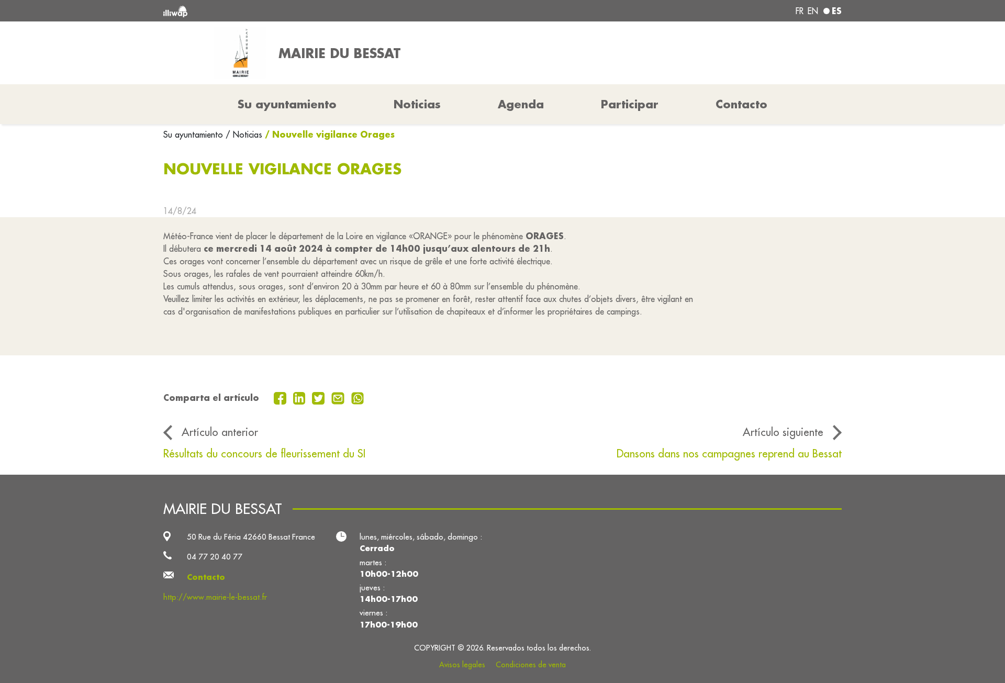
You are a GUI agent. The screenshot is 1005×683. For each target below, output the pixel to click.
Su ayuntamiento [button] (287, 104)
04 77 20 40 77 (214, 557)
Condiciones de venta (531, 664)
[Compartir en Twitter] (319, 397)
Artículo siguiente (783, 432)
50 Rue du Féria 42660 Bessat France (251, 537)
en (813, 11)
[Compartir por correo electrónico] (339, 397)
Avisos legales (462, 664)
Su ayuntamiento (194, 134)
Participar (629, 104)
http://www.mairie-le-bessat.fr (215, 597)
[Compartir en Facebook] (281, 397)
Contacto (741, 104)
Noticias (417, 104)
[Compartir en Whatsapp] (357, 397)
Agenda (521, 104)
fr (799, 11)
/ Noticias (244, 134)
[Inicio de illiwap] (301, 10)
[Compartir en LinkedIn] (300, 397)
